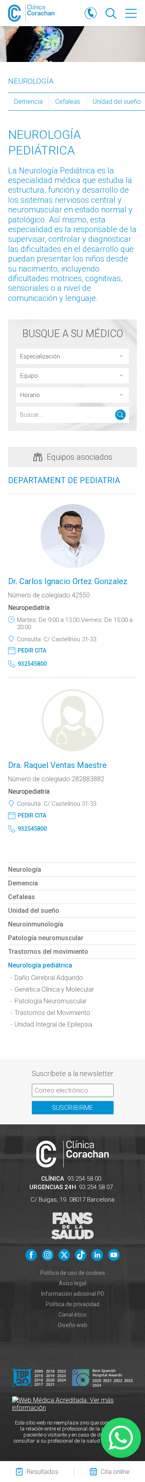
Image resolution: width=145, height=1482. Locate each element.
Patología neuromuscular (45, 938)
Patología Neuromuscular (50, 1001)
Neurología (31, 81)
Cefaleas (67, 101)
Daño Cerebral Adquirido (48, 978)
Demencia (28, 101)
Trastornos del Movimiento (52, 1013)
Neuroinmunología (35, 924)
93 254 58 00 (84, 1178)
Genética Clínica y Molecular (54, 989)
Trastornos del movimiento (48, 951)
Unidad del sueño (33, 910)
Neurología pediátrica (40, 965)
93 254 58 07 (96, 1187)
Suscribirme (72, 1108)
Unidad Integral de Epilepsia (53, 1024)
